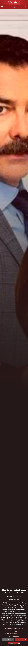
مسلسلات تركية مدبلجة (7, 631)
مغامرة (20, 634)
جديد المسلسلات (11, 628)
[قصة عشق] (14, 2)
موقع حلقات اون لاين (14, 636)
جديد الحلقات (19, 628)
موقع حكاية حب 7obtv (11, 634)
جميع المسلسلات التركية (20, 631)
